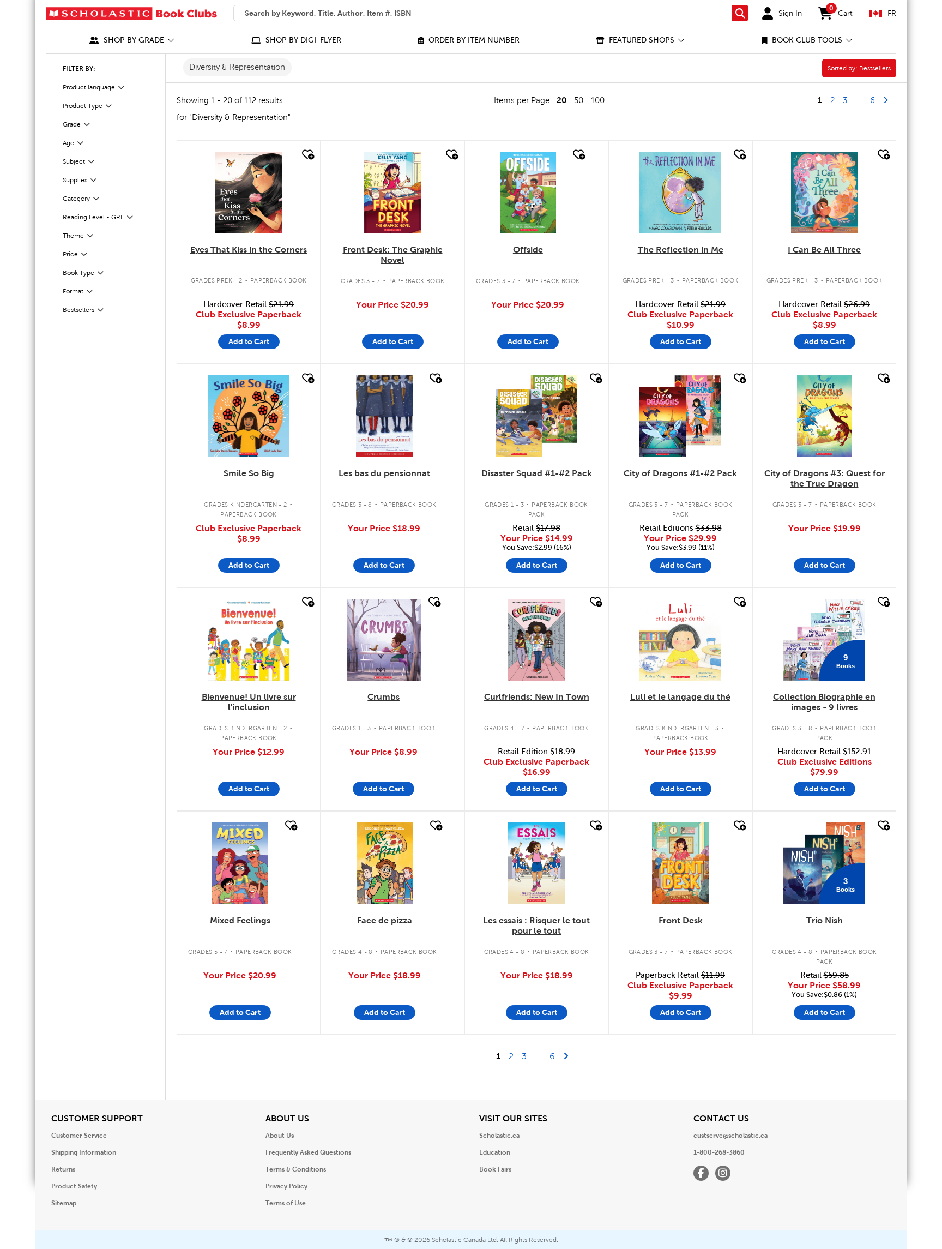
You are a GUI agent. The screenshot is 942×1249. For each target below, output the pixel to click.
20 (561, 100)
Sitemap (63, 1203)
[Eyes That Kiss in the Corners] (248, 192)
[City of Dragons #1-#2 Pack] (680, 416)
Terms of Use (285, 1203)
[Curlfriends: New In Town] (536, 640)
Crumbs (383, 696)
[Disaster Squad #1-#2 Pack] (536, 416)
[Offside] (528, 192)
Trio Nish (824, 920)
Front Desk (681, 920)
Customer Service (79, 1135)
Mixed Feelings (240, 920)
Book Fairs (495, 1169)
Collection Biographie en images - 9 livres (824, 702)
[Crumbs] (384, 640)
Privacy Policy (286, 1186)
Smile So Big (249, 473)
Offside (528, 249)
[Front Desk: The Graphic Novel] (392, 192)
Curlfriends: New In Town (536, 696)
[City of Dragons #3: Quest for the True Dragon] (824, 416)
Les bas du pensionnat (384, 473)
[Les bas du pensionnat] (384, 416)
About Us (279, 1135)
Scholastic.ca (499, 1135)
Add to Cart (248, 341)
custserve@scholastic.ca (730, 1135)
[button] (131, 40)
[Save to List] (307, 154)
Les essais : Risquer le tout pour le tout (536, 925)
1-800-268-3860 (719, 1152)
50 (578, 100)
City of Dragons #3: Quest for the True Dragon (824, 478)
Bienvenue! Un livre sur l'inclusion (249, 702)
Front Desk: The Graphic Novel (393, 255)
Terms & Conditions (295, 1169)
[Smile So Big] (248, 416)
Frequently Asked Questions (308, 1152)
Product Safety (74, 1186)
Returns (63, 1169)
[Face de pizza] (385, 863)
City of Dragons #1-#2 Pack (680, 473)
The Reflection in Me (680, 249)
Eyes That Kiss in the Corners (248, 249)
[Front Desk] (680, 863)
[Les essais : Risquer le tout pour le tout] (536, 863)
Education (494, 1152)
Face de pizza (384, 920)
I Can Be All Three (824, 249)
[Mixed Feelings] (240, 863)
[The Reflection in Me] (680, 192)
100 (598, 100)
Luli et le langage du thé (680, 696)
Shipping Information (83, 1152)
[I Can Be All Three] (824, 192)
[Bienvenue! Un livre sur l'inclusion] (248, 640)
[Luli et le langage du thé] (680, 640)
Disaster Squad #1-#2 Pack (536, 473)
